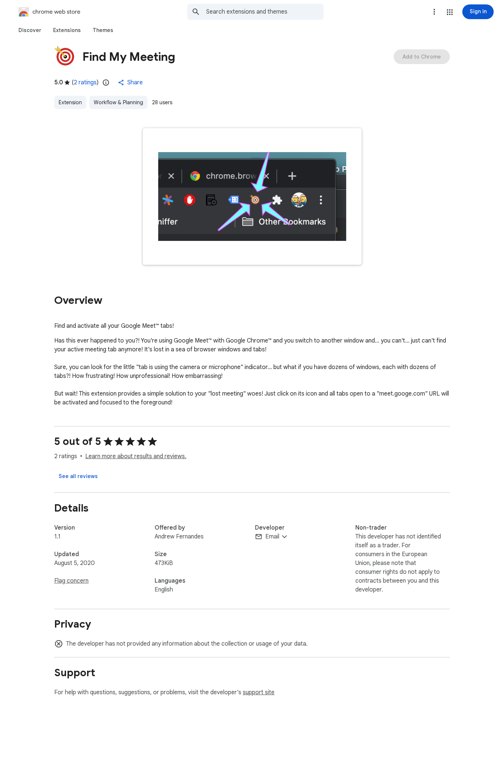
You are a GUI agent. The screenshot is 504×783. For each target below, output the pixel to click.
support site (259, 692)
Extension (70, 102)
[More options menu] (434, 11)
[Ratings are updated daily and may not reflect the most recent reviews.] (106, 82)
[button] (449, 12)
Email (272, 536)
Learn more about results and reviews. (135, 456)
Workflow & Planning (118, 102)
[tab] (30, 30)
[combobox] (265, 11)
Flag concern (71, 580)
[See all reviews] (78, 476)
